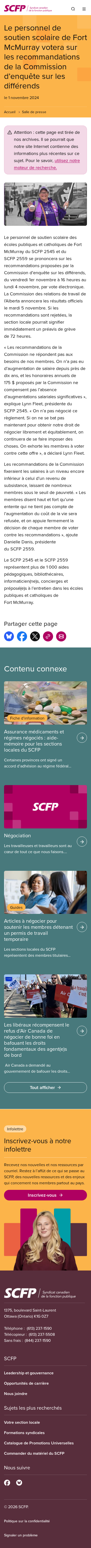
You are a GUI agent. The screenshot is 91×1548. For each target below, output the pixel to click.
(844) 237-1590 (38, 1340)
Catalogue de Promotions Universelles (39, 1443)
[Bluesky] (19, 1482)
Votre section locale (22, 1422)
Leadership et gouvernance (29, 1373)
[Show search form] (73, 9)
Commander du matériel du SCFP (34, 1453)
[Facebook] (7, 1482)
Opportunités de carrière (26, 1383)
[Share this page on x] (35, 637)
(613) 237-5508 (42, 1334)
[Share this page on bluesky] (9, 637)
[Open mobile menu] (84, 9)
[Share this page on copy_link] (48, 637)
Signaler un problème (21, 1535)
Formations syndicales (24, 1433)
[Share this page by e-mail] (61, 637)
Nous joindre (15, 1394)
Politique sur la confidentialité (27, 1521)
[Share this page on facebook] (22, 637)
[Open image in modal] (45, 204)
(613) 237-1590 (39, 1328)
